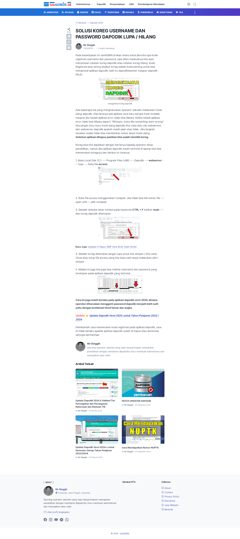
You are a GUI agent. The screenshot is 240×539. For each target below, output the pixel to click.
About (167, 488)
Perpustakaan (117, 4)
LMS (131, 4)
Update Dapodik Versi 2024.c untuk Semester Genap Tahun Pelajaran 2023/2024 (95, 450)
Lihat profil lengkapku (57, 512)
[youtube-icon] (56, 520)
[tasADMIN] (57, 4)
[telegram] (68, 47)
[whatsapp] (68, 41)
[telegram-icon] (61, 520)
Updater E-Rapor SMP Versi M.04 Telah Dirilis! (112, 246)
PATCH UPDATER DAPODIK (136, 401)
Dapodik (101, 4)
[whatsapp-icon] (67, 520)
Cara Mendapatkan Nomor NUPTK (140, 447)
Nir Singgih (61, 489)
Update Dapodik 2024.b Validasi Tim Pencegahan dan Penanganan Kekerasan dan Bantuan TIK (95, 403)
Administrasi (83, 4)
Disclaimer (169, 500)
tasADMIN (124, 533)
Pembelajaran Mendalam (151, 4)
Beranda (168, 509)
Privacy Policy (171, 496)
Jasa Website (171, 505)
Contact (168, 492)
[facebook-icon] (45, 520)
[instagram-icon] (50, 520)
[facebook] (68, 36)
